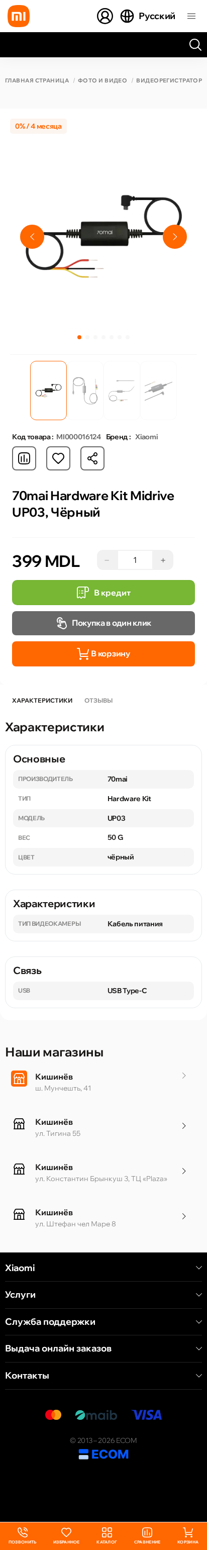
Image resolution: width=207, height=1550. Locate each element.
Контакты (27, 1375)
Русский (157, 16)
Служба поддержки (50, 1321)
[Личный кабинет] (105, 16)
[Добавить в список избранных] (58, 458)
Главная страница (37, 80)
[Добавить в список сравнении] (24, 458)
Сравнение (147, 1541)
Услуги (20, 1294)
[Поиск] (195, 45)
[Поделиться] (92, 458)
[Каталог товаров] (191, 16)
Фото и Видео (102, 80)
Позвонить (23, 1536)
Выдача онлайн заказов (58, 1348)
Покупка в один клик (111, 623)
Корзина (187, 1541)
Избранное (66, 1541)
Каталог (106, 1541)
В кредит (112, 593)
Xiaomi (20, 1268)
